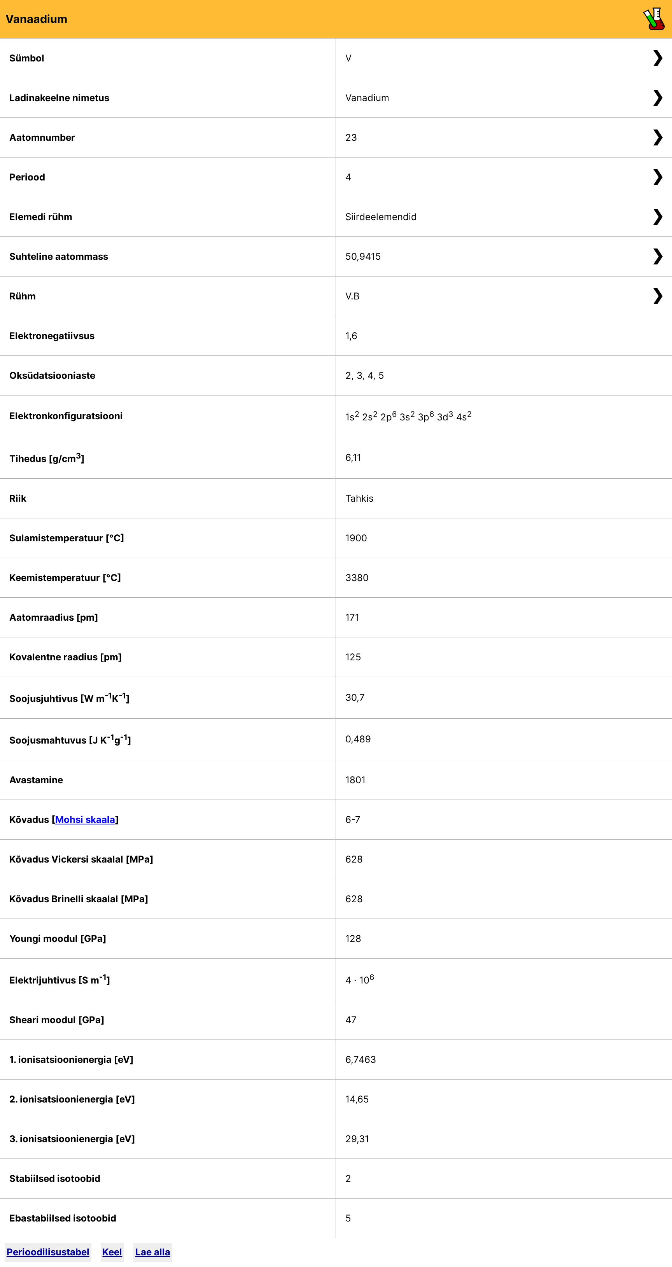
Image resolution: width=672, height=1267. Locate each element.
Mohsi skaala (85, 819)
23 (351, 137)
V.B (352, 296)
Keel (112, 1252)
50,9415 (363, 256)
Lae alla (152, 1252)
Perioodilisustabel (48, 1252)
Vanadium (367, 97)
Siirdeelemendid (381, 216)
